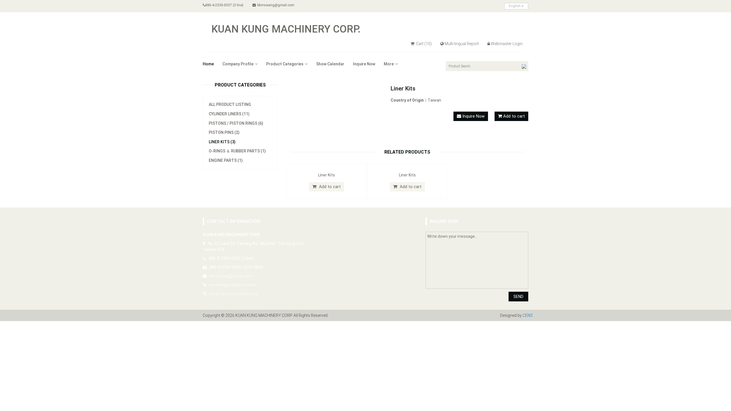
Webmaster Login (507, 43)
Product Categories (285, 64)
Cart (423, 43)
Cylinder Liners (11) (229, 114)
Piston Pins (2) (224, 132)
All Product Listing (230, 104)
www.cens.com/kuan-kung (233, 293)
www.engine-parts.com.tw (232, 285)
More (389, 64)
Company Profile (238, 64)
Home (208, 64)
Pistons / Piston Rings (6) (236, 123)
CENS (528, 315)
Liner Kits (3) (222, 142)
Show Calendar (330, 64)
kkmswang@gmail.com (275, 5)
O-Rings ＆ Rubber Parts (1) (237, 151)
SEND (518, 296)
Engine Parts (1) (226, 160)
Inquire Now (364, 64)
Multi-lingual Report (462, 43)
